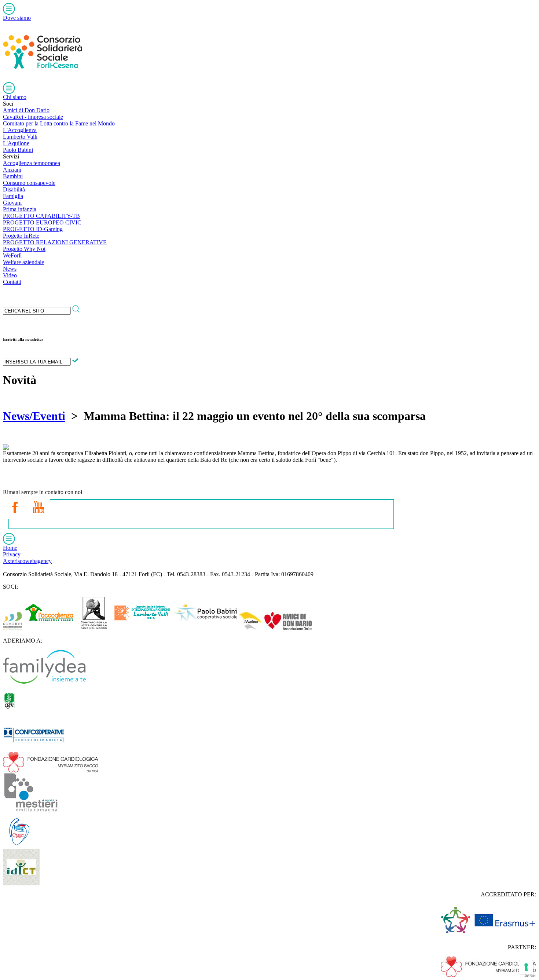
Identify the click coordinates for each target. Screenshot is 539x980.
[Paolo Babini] (205, 628)
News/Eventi (34, 416)
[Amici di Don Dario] (288, 628)
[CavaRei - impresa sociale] (12, 628)
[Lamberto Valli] (142, 628)
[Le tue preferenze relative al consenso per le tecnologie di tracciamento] (526, 967)
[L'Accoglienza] (49, 628)
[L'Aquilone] (250, 628)
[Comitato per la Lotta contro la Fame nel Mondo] (94, 628)
